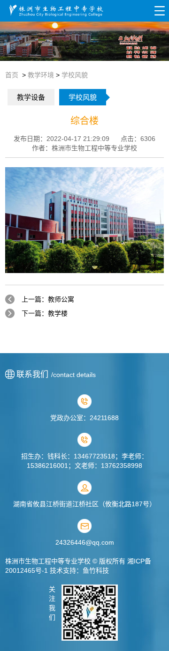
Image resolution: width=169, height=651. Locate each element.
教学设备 (31, 97)
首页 (11, 75)
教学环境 (41, 75)
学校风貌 (74, 75)
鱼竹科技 (96, 570)
